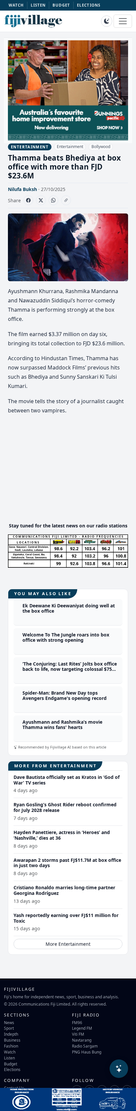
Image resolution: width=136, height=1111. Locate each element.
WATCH (16, 5)
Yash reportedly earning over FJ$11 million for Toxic (66, 918)
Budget (10, 1063)
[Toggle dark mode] (106, 21)
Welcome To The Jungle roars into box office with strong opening (65, 637)
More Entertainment (68, 944)
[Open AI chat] (119, 1068)
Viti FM (78, 1034)
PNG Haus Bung (86, 1051)
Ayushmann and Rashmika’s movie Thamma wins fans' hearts (62, 725)
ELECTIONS (88, 5)
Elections (12, 1069)
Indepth (11, 1034)
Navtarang (81, 1040)
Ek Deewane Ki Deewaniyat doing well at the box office (68, 608)
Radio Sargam (85, 1046)
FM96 (77, 1022)
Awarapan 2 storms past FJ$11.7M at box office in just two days (67, 863)
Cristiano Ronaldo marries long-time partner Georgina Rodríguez (64, 890)
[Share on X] (41, 200)
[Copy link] (66, 200)
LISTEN (38, 5)
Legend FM (82, 1028)
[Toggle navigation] (123, 21)
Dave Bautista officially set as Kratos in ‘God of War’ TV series (66, 780)
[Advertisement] (68, 471)
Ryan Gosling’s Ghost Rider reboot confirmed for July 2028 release (65, 807)
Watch (10, 1051)
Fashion (11, 1046)
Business (12, 1040)
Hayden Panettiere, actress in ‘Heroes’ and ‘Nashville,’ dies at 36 (62, 835)
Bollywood (100, 146)
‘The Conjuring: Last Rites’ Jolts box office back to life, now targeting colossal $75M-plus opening (70, 669)
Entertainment (70, 146)
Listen (9, 1057)
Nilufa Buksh (22, 189)
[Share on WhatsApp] (53, 200)
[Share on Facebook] (28, 200)
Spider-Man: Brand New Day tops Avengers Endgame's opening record (64, 696)
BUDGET (61, 5)
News (9, 1022)
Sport (9, 1028)
